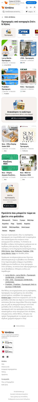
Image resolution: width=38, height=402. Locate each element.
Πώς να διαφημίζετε (7, 382)
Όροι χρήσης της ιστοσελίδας (19, 396)
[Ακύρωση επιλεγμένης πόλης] (34, 12)
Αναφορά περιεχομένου (9, 369)
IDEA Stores (5, 251)
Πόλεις (3, 372)
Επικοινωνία (5, 367)
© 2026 (19, 391)
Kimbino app (6, 297)
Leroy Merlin (6, 253)
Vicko (13, 253)
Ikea (12, 251)
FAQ (2, 364)
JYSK (31, 251)
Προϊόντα (4, 374)
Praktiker (26, 251)
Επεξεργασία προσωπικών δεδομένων (19, 399)
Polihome (18, 251)
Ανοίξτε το (31, 2)
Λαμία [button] (30, 12)
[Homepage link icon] (14, 326)
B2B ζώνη (4, 385)
